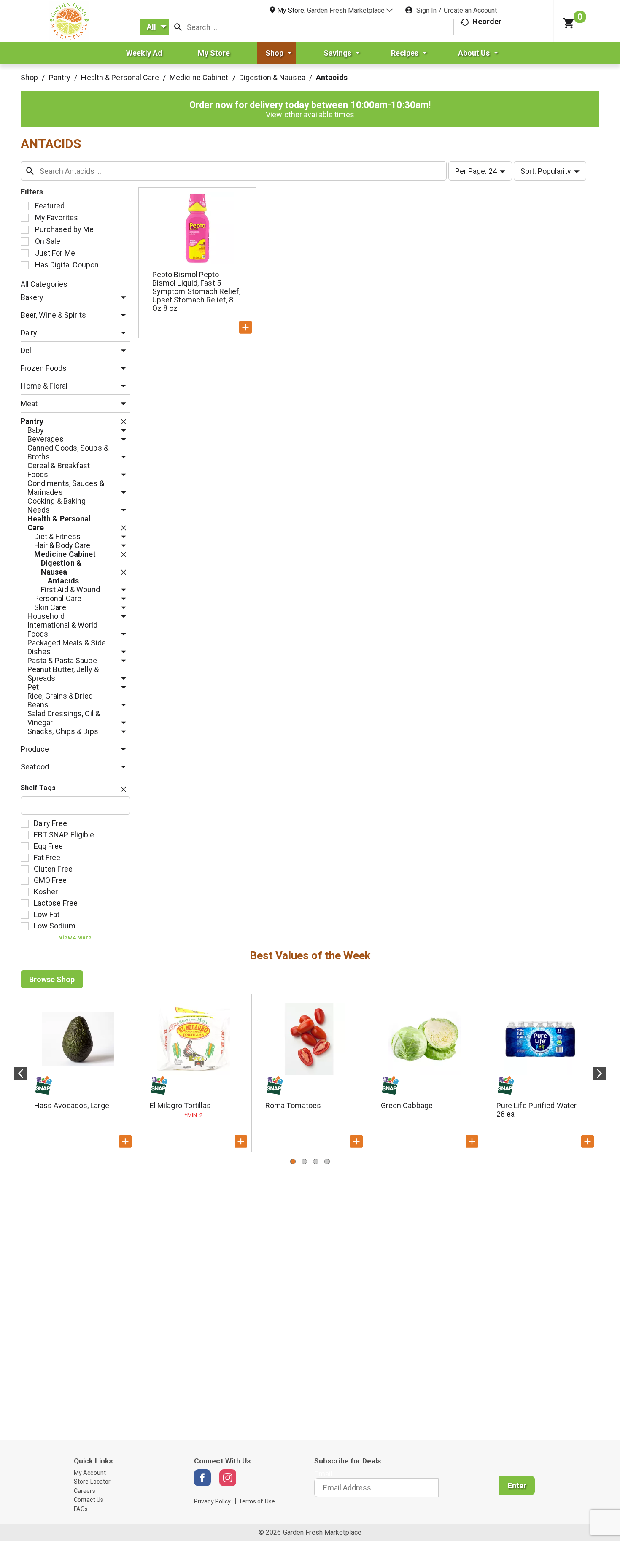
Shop (29, 77)
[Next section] (599, 1073)
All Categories (44, 284)
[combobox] (154, 27)
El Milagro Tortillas (180, 1105)
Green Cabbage (407, 1105)
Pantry (60, 77)
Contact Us (88, 1499)
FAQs (81, 1509)
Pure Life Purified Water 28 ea (536, 1109)
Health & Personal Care (120, 77)
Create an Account (470, 10)
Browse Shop (52, 979)
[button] (350, 10)
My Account (90, 1472)
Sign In (426, 10)
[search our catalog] (178, 27)
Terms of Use (257, 1501)
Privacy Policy (212, 1501)
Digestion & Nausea (272, 77)
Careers (84, 1490)
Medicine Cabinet (199, 77)
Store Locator (92, 1481)
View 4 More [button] (75, 937)
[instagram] (227, 1477)
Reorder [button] (487, 21)
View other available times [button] (310, 114)
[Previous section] (20, 1073)
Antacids (332, 77)
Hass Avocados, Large (71, 1105)
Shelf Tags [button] (38, 788)
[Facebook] (202, 1477)
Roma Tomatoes (293, 1105)
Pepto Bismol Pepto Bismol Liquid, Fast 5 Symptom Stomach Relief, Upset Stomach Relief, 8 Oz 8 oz (196, 291)
